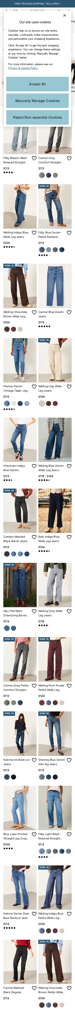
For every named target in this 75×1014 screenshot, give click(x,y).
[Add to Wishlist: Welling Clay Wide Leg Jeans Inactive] (69, 386)
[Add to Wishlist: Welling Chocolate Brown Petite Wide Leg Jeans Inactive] (69, 988)
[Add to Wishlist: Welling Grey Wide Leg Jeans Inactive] (69, 611)
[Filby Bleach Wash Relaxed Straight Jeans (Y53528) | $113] (20, 132)
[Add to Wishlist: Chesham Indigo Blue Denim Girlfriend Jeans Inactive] (34, 466)
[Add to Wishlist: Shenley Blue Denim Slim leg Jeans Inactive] (69, 760)
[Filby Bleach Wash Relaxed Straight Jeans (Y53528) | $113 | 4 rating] (20, 172)
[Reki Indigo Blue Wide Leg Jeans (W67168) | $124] (55, 511)
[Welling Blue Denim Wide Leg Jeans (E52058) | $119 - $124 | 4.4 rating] (55, 480)
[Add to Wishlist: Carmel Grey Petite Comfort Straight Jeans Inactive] (34, 685)
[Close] (64, 15)
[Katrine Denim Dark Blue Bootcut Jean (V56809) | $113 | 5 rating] (20, 928)
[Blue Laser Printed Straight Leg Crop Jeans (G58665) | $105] (20, 808)
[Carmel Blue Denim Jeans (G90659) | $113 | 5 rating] (55, 326)
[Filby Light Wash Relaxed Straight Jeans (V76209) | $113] (55, 808)
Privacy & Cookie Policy (23, 68)
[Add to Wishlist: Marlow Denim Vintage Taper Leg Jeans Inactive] (34, 386)
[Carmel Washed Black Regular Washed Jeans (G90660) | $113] (20, 962)
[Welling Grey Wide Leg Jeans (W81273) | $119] (55, 585)
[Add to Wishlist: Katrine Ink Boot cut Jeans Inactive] (34, 760)
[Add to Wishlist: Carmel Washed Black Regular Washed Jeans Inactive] (34, 988)
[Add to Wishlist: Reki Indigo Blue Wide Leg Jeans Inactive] (69, 537)
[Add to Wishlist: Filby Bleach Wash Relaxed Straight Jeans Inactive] (34, 158)
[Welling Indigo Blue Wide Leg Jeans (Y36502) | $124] (20, 206)
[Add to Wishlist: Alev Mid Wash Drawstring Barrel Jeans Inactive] (34, 611)
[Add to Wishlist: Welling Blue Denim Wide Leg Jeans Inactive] (69, 466)
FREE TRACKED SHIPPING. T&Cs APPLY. (37, 3)
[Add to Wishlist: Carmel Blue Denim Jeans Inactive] (69, 312)
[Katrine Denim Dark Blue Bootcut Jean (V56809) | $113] (20, 887)
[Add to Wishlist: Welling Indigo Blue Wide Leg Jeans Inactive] (34, 232)
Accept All (37, 84)
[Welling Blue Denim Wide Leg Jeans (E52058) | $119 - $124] (55, 440)
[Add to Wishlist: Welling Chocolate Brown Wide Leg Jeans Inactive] (34, 312)
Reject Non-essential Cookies (37, 117)
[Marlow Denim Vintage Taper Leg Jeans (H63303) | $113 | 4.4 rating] (20, 409)
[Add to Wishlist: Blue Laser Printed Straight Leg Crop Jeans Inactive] (34, 834)
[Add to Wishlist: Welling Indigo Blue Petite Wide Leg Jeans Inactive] (69, 913)
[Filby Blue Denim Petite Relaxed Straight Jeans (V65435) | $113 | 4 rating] (55, 255)
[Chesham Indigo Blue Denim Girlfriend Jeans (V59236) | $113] (20, 440)
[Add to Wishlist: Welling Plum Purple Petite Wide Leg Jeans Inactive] (69, 685)
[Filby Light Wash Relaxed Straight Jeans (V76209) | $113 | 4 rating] (55, 857)
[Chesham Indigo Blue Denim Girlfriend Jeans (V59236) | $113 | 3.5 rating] (20, 480)
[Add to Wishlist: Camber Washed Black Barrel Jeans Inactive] (34, 537)
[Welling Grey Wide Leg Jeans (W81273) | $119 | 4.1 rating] (55, 625)
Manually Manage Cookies (37, 100)
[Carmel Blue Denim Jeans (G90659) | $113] (55, 286)
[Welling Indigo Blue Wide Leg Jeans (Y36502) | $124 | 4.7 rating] (20, 246)
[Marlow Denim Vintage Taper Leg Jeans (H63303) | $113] (20, 360)
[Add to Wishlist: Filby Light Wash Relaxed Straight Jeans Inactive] (69, 834)
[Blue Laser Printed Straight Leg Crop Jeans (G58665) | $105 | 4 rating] (20, 848)
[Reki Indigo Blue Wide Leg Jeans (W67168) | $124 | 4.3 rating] (55, 551)
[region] (37, 68)
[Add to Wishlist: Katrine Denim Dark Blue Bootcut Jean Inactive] (34, 913)
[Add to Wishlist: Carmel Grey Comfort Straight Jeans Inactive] (69, 158)
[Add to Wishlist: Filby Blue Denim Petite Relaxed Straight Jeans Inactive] (69, 232)
